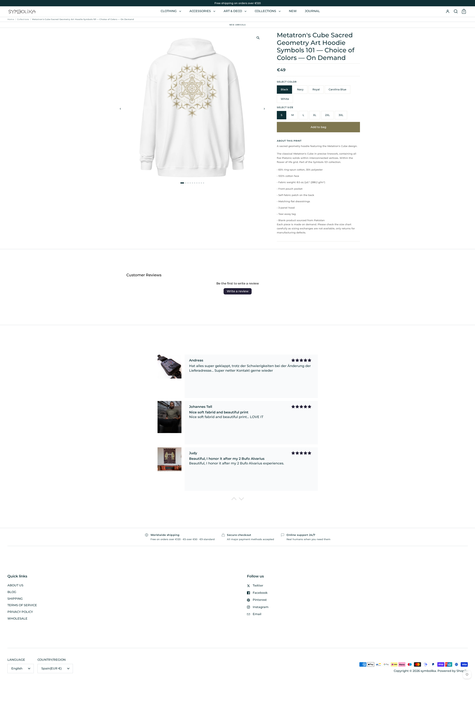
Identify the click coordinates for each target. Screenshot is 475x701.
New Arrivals (237, 24)
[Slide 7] (196, 183)
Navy (300, 89)
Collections (23, 19)
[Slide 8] (199, 183)
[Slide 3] (188, 183)
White (285, 99)
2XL (327, 115)
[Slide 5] (192, 183)
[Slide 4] (190, 183)
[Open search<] (455, 11)
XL (314, 115)
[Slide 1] (182, 183)
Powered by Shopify (453, 671)
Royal (316, 89)
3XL (341, 115)
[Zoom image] (258, 37)
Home (10, 19)
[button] (455, 11)
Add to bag (318, 127)
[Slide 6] (194, 183)
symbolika (428, 671)
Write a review (237, 291)
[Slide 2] (185, 183)
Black (284, 89)
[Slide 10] (203, 183)
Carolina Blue (337, 89)
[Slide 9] (201, 183)
